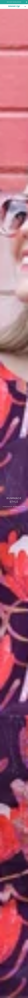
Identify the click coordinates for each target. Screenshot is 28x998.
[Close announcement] (26, 2)
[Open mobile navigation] (25, 6)
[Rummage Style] (14, 6)
